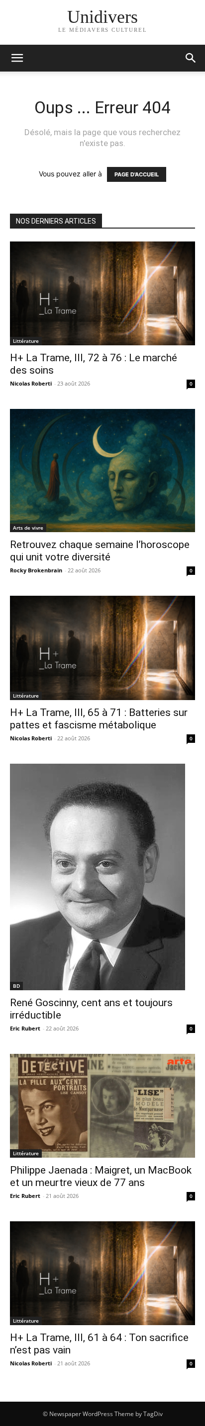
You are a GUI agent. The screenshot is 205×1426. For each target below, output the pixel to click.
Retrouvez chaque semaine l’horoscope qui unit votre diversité (100, 551)
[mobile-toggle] (17, 58)
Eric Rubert (25, 1028)
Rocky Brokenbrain (36, 570)
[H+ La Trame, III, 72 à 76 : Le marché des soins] (102, 293)
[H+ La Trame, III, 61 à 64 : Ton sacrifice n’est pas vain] (102, 1273)
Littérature (26, 340)
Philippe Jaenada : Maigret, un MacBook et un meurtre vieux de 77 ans (101, 1176)
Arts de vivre (28, 527)
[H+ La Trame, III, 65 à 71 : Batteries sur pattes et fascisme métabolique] (102, 648)
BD (16, 985)
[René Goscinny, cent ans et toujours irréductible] (102, 877)
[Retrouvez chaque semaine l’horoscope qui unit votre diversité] (102, 470)
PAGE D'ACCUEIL (136, 174)
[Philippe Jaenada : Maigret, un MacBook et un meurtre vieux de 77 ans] (102, 1106)
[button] (191, 58)
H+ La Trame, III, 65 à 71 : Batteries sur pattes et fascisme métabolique (99, 719)
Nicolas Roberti (31, 383)
